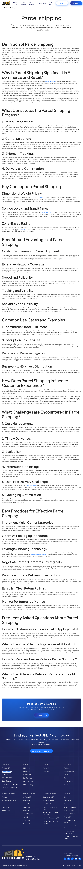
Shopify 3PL (6, 810)
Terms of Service (76, 865)
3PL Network (27, 768)
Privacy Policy (66, 865)
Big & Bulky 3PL (7, 807)
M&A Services (27, 778)
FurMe (66, 775)
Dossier (66, 804)
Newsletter (67, 800)
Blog (65, 797)
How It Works (15, 3)
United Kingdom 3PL (29, 814)
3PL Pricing (26, 771)
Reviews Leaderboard (9, 788)
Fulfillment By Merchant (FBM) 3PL (51, 822)
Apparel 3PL (6, 797)
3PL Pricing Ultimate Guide (70, 821)
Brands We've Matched (10, 784)
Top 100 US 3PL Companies (69, 832)
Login (62, 3)
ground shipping (46, 212)
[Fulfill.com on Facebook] (72, 858)
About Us (51, 3)
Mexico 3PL (26, 824)
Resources (42, 3)
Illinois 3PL (26, 810)
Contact (46, 771)
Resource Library (69, 810)
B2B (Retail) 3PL (48, 804)
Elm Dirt (66, 778)
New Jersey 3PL (28, 800)
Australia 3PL (27, 817)
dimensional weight (37, 197)
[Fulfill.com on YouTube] (79, 858)
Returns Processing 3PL (51, 818)
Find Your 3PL (76, 3)
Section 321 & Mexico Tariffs (71, 838)
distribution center (30, 485)
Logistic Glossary (70, 814)
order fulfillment (50, 82)
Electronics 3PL (7, 804)
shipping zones (22, 229)
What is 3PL (68, 817)
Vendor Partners (28, 781)
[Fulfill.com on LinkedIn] (65, 858)
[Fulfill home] (6, 3)
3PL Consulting (28, 785)
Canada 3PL (27, 820)
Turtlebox (67, 768)
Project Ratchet (69, 771)
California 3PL (27, 797)
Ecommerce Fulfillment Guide (72, 827)
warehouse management (38, 554)
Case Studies (23, 3)
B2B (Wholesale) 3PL (50, 800)
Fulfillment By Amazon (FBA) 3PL (50, 813)
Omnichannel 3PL (49, 797)
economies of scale (63, 257)
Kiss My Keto (68, 781)
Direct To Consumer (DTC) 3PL (50, 808)
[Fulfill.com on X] (68, 858)
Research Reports (70, 807)
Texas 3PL (26, 804)
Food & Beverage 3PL (9, 800)
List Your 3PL (27, 775)
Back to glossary (9, 8)
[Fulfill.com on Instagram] (76, 858)
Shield (66, 785)
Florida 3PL (26, 807)
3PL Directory (32, 3)
